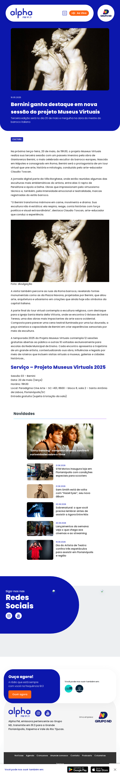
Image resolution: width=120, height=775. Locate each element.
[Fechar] (115, 769)
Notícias (19, 755)
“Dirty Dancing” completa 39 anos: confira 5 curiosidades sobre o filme (59, 452)
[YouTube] (18, 615)
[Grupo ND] (106, 13)
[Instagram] (9, 615)
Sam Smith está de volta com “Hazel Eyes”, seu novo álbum (73, 493)
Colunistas (100, 755)
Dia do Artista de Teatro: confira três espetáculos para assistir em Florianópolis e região (74, 550)
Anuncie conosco (59, 755)
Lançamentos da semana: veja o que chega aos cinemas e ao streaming (72, 530)
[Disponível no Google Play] (77, 769)
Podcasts (87, 755)
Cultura (17, 139)
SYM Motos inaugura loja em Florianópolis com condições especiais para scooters (74, 472)
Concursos (42, 755)
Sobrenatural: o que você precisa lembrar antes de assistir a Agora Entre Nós (72, 511)
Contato (75, 755)
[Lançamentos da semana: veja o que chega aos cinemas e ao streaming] (40, 528)
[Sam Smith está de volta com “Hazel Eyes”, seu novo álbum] (40, 491)
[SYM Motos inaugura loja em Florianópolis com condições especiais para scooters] (40, 471)
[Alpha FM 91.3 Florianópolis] (21, 13)
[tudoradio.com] (79, 689)
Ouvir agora (19, 694)
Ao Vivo (82, 13)
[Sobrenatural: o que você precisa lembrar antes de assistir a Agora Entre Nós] (40, 509)
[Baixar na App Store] (100, 769)
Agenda (30, 755)
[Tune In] (68, 689)
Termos (60, 763)
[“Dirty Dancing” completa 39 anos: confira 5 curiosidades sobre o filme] (60, 441)
